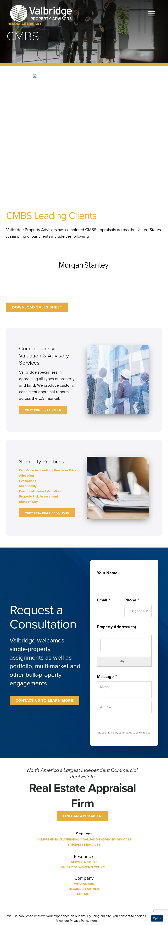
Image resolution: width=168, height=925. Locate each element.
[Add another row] (122, 661)
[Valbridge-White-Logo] (41, 4)
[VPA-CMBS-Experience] (84, 76)
